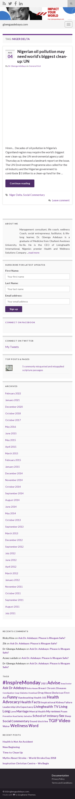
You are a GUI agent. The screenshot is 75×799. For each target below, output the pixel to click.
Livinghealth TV (46, 706)
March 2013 (11, 533)
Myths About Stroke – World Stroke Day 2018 (29, 757)
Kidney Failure (64, 702)
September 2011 (14, 599)
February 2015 (13, 460)
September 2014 (14, 493)
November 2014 (14, 479)
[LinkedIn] (21, 2)
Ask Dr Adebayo (15, 688)
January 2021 (12, 400)
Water (6, 726)
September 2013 (14, 526)
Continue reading (20, 183)
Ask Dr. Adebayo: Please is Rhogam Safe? (41, 637)
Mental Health (37, 711)
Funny (12, 697)
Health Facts (30, 702)
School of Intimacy (46, 716)
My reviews (53, 711)
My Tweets (12, 346)
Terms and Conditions (62, 782)
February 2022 (13, 393)
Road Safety (18, 716)
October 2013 (13, 519)
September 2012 (14, 546)
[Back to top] (67, 791)
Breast (42, 688)
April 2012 (10, 566)
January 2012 (12, 579)
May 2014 (10, 513)
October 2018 (13, 413)
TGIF (53, 720)
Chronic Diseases (56, 688)
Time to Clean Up (13, 752)
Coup (17, 693)
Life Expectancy (24, 707)
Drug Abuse (44, 692)
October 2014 (13, 486)
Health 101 (40, 697)
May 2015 (10, 440)
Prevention (7, 716)
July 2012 (10, 553)
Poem (64, 711)
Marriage (22, 711)
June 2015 (11, 433)
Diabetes (24, 693)
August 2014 (12, 499)
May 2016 (10, 426)
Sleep (68, 716)
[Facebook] (15, 2)
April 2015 (10, 446)
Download (33, 693)
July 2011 (10, 613)
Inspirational (48, 702)
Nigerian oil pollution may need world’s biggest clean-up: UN (42, 56)
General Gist (35, 66)
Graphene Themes (27, 794)
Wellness (19, 725)
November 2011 (14, 586)
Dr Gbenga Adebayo (17, 66)
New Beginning (11, 747)
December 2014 (14, 473)
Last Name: (11, 283)
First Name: (12, 270)
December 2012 (14, 539)
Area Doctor (66, 683)
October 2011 (13, 593)
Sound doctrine (39, 721)
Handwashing (25, 697)
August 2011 (12, 606)
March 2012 (11, 573)
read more (33, 252)
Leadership (9, 707)
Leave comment (61, 200)
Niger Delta (15, 194)
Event (61, 693)
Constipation (8, 693)
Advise (53, 682)
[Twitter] (10, 2)
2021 (44, 683)
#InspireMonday (22, 682)
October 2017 (13, 420)
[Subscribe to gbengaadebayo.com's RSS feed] (4, 2)
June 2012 (11, 559)
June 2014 (11, 506)
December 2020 (14, 406)
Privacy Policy (58, 779)
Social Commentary (34, 194)
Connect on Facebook (20, 322)
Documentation (60, 775)
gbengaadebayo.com (15, 24)
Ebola (55, 692)
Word (33, 725)
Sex (61, 716)
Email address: (13, 295)
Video (64, 720)
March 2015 (11, 453)
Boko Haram (32, 688)
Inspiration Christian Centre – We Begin (26, 763)
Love (13, 711)
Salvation (28, 716)
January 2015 (12, 466)
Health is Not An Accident (18, 741)
